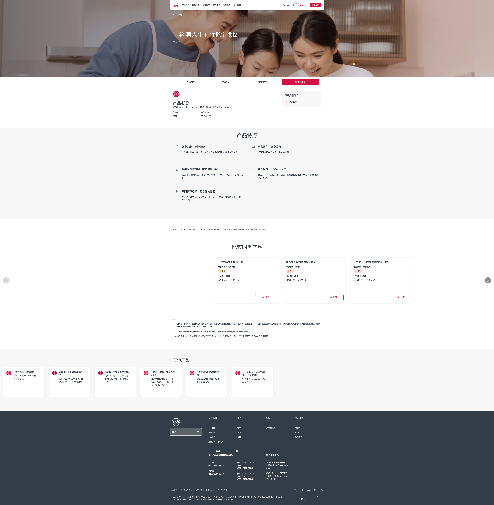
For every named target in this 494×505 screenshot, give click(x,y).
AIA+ (297, 432)
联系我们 (298, 437)
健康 (239, 427)
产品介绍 (185, 5)
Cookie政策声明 (229, 497)
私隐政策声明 (244, 497)
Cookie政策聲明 (221, 490)
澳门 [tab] (237, 451)
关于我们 (212, 427)
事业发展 (212, 432)
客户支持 (216, 5)
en (288, 5)
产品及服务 (270, 427)
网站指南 (208, 490)
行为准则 (199, 490)
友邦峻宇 (206, 5)
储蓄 (239, 437)
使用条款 (174, 490)
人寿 (239, 432)
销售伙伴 (212, 437)
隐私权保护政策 (186, 490)
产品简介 (293, 101)
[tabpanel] (266, 468)
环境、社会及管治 (215, 442)
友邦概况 (227, 5)
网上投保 (237, 5)
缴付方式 (298, 427)
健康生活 (195, 5)
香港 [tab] (218, 451)
